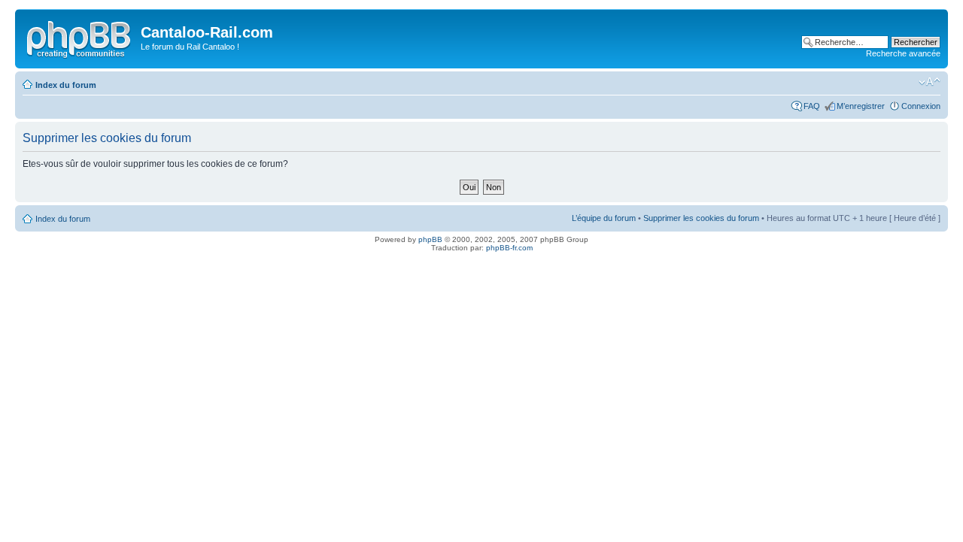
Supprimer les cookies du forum (701, 218)
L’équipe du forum (604, 218)
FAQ (812, 106)
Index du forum (65, 84)
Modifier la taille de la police (929, 82)
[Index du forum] (80, 37)
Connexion (920, 106)
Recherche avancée (903, 53)
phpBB (430, 239)
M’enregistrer (861, 106)
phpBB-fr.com (509, 248)
